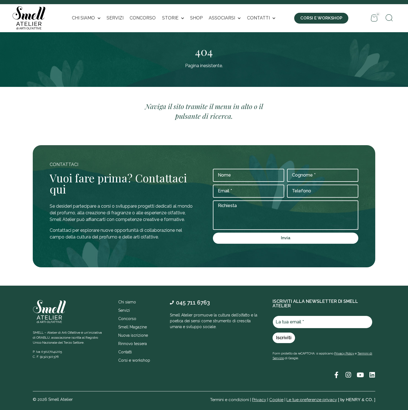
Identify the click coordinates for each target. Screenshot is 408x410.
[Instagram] (348, 375)
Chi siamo (127, 302)
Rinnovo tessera (132, 343)
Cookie (276, 399)
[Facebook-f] (336, 375)
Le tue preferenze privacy (311, 399)
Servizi (115, 18)
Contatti (125, 352)
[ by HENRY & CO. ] (356, 399)
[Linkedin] (372, 375)
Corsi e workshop (134, 360)
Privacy (259, 399)
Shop (196, 18)
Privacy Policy (344, 353)
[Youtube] (360, 375)
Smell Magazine (132, 327)
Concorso (143, 18)
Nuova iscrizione (133, 335)
